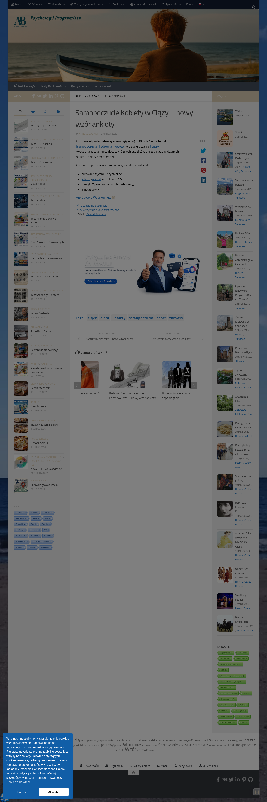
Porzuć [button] (21, 792)
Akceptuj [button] (53, 792)
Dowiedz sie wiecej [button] (18, 782)
